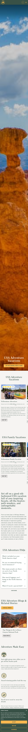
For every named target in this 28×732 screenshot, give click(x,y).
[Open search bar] (23, 2)
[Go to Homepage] (3, 2)
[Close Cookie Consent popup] (26, 710)
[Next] (24, 625)
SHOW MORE (14, 590)
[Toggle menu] (26, 2)
